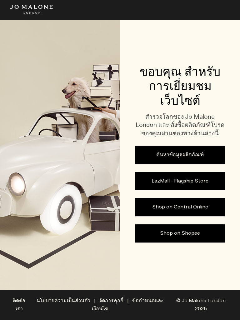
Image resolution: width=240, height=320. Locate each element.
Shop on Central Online (180, 207)
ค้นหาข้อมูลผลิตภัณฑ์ (180, 155)
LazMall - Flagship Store (180, 181)
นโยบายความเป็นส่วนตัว (63, 301)
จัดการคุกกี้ (111, 301)
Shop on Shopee (180, 233)
